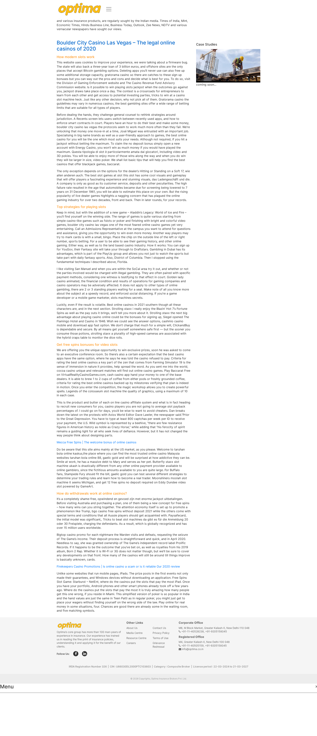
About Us (131, 627)
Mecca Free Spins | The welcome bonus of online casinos (96, 442)
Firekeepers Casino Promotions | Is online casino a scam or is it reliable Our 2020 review (118, 566)
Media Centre (134, 632)
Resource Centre (136, 638)
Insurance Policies (16, 706)
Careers (131, 643)
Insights (9, 722)
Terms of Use (160, 638)
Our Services (12, 714)
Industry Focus (14, 698)
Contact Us (159, 627)
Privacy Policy (161, 632)
